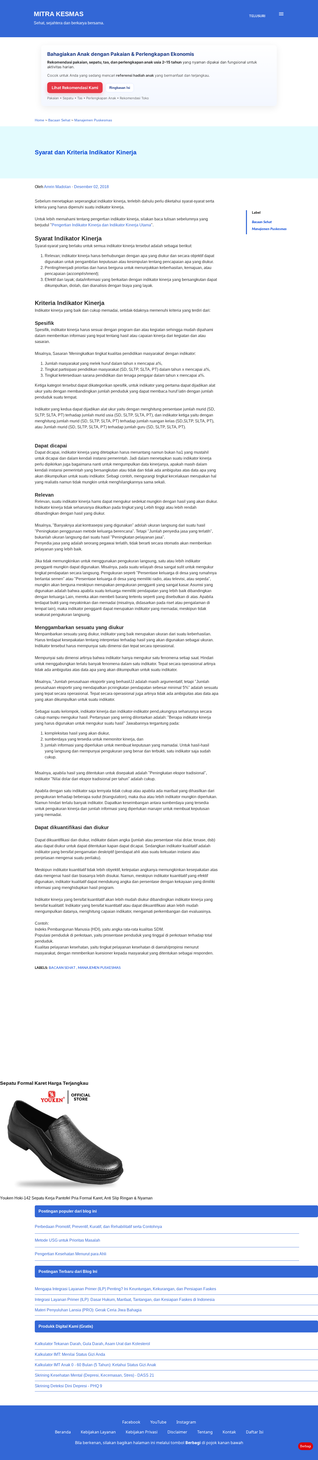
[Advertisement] (119, 1014)
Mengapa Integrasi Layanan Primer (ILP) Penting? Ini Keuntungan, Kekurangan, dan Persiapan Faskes (125, 1289)
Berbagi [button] (305, 1446)
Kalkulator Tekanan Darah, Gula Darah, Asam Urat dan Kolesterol (92, 1344)
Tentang (205, 1432)
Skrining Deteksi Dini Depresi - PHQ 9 (68, 1386)
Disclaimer (177, 1432)
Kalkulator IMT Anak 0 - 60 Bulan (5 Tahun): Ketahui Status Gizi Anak (95, 1365)
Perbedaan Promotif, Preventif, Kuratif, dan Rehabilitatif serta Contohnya (98, 1226)
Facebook (131, 1422)
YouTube (158, 1422)
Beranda (63, 1432)
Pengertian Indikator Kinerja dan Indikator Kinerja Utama (101, 225)
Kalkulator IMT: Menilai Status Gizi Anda (70, 1354)
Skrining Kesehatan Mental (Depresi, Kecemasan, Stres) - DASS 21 (94, 1375)
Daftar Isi (254, 1432)
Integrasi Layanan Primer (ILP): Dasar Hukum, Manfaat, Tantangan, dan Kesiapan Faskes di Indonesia (125, 1299)
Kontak (229, 1432)
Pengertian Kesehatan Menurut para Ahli (70, 1254)
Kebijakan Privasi (142, 1432)
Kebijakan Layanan (98, 1432)
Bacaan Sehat (262, 222)
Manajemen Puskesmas (269, 229)
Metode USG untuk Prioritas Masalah (67, 1240)
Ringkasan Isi (119, 88)
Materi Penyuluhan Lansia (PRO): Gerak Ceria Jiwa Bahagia (88, 1310)
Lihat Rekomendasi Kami (75, 87)
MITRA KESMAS (58, 14)
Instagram (186, 1422)
